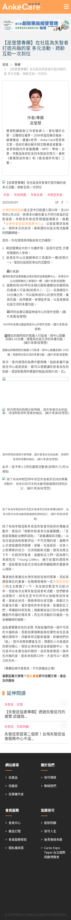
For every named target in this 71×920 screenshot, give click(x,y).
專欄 (17, 64)
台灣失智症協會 (13, 210)
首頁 (5, 64)
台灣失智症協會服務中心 (23, 223)
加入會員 (33, 676)
